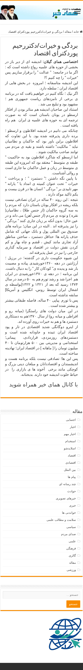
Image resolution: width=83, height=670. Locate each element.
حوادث (71, 491)
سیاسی (71, 527)
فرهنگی (71, 548)
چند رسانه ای (67, 484)
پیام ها (72, 477)
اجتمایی (71, 419)
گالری (72, 555)
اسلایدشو (70, 448)
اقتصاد (72, 455)
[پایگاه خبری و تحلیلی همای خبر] (41, 11)
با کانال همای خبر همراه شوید (43, 384)
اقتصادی (70, 462)
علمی (72, 541)
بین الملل (70, 469)
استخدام (70, 441)
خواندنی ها (69, 512)
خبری (72, 505)
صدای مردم (68, 534)
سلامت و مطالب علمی (61, 520)
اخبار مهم (70, 434)
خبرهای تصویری (66, 498)
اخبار (73, 427)
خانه (77, 31)
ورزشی (71, 570)
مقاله (68, 31)
